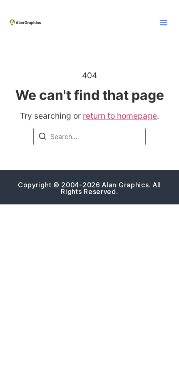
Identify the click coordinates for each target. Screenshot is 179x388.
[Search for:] (89, 136)
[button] (163, 22)
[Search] (42, 137)
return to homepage (120, 116)
